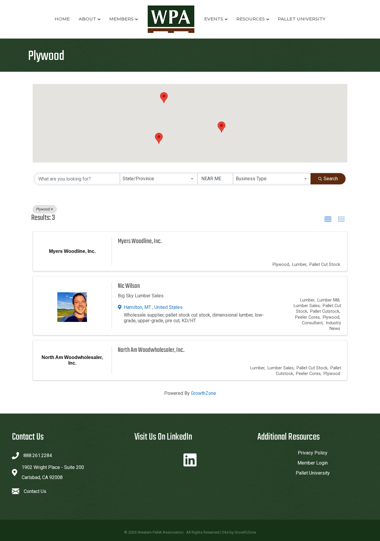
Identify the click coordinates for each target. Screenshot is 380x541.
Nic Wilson (129, 286)
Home (62, 19)
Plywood (43, 209)
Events (213, 19)
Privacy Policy (312, 453)
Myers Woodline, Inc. (140, 241)
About (87, 19)
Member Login (312, 463)
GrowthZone (203, 393)
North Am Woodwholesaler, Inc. (151, 350)
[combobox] (159, 178)
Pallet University (301, 19)
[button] (159, 138)
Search (331, 178)
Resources (250, 19)
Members (121, 19)
